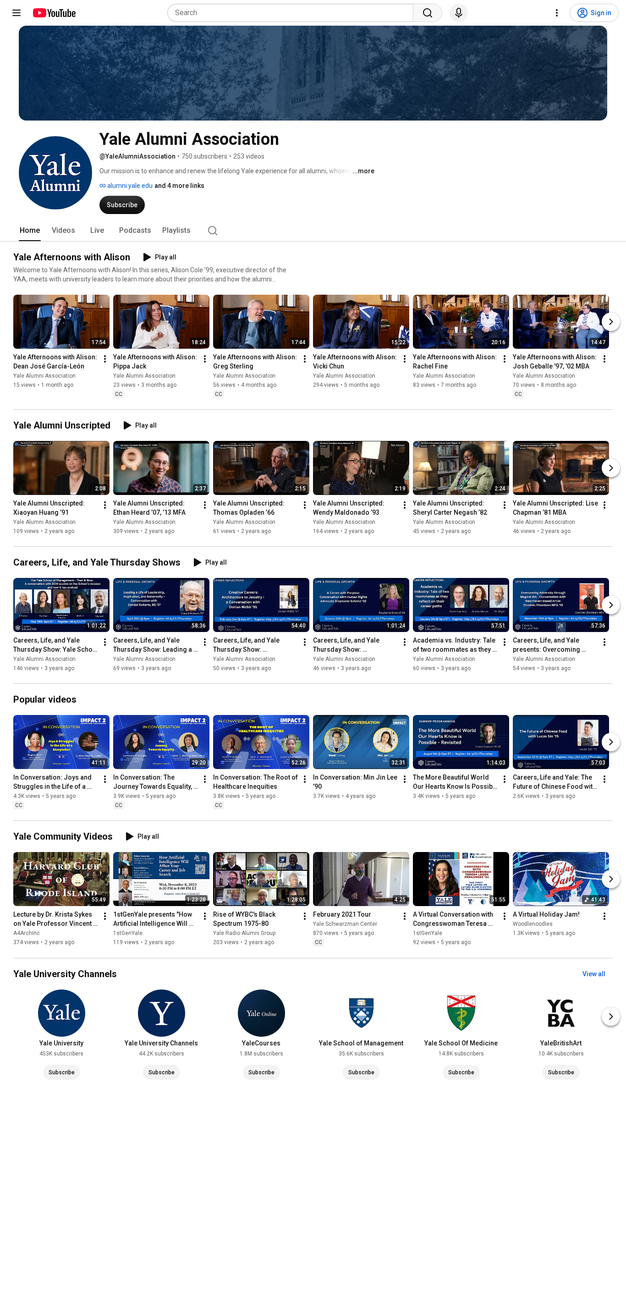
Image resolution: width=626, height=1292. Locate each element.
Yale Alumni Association (44, 376)
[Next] (611, 322)
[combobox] (293, 12)
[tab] (30, 231)
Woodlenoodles (533, 924)
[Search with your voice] (459, 13)
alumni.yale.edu (129, 185)
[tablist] (313, 231)
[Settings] (556, 12)
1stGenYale (128, 933)
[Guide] (16, 12)
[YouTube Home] (54, 13)
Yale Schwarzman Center (345, 924)
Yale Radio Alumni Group (244, 933)
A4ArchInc (26, 933)
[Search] (427, 13)
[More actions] (105, 359)
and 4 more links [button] (179, 185)
